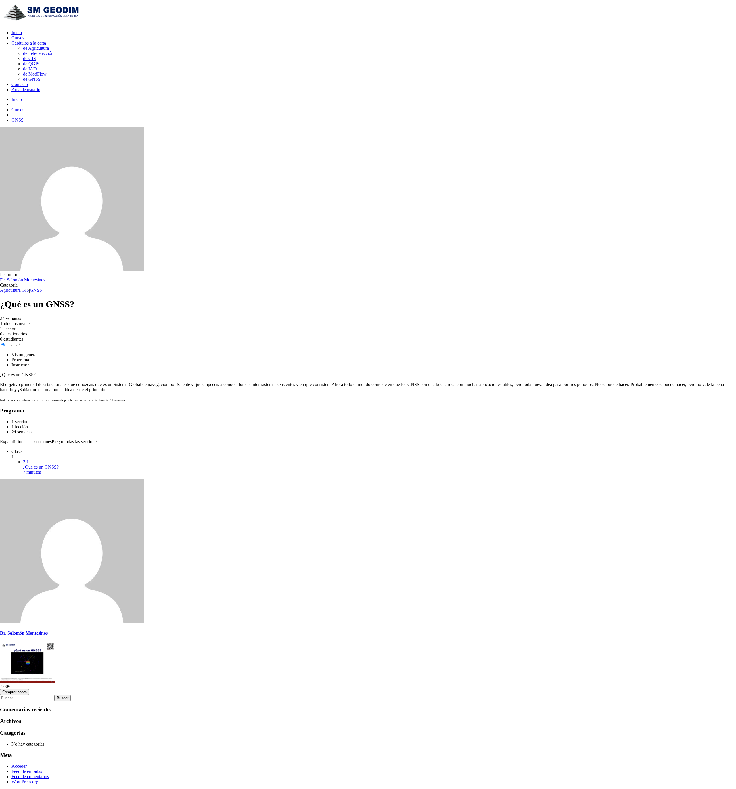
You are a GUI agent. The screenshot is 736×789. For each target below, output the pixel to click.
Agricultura (10, 290)
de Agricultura (36, 48)
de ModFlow (35, 74)
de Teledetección (38, 53)
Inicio (17, 32)
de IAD (30, 68)
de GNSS (32, 79)
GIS (25, 290)
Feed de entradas (27, 771)
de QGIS (31, 63)
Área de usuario (26, 89)
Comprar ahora (14, 692)
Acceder (19, 766)
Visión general (25, 354)
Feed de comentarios (30, 776)
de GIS (29, 58)
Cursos (18, 37)
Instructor (8, 274)
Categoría (9, 285)
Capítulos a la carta (29, 43)
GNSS (36, 290)
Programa (20, 359)
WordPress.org (25, 781)
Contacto (20, 84)
